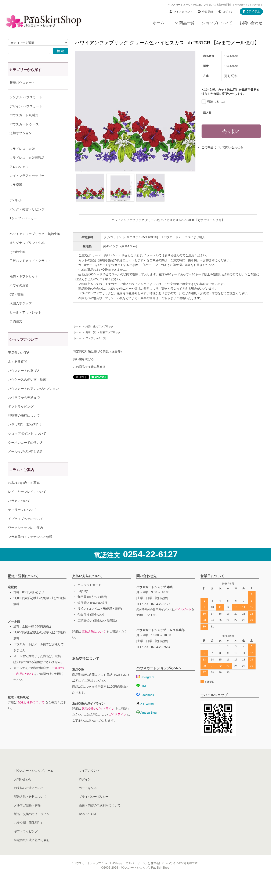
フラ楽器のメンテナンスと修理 (30, 537)
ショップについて (217, 23)
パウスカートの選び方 (24, 370)
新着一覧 (91, 332)
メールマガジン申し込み (25, 451)
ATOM (91, 814)
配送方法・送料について (30, 796)
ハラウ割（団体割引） (29, 822)
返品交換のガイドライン (98, 708)
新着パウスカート (22, 82)
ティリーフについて (22, 509)
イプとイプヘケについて (25, 519)
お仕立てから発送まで (24, 397)
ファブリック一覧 (96, 338)
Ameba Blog (148, 712)
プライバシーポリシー (94, 796)
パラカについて (19, 501)
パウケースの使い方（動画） (28, 379)
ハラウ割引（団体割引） (25, 424)
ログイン (227, 11)
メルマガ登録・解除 (27, 805)
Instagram (147, 677)
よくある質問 (17, 361)
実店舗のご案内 (19, 352)
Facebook (147, 694)
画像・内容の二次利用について (99, 805)
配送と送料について (31, 702)
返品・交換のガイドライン (32, 814)
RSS (82, 814)
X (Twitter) (147, 703)
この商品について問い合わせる (222, 147)
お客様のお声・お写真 (24, 483)
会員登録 (207, 11)
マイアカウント (183, 11)
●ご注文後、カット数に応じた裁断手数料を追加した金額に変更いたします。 (231, 91)
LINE (143, 686)
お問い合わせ (250, 23)
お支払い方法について (29, 788)
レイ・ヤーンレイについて (27, 491)
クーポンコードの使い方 (25, 442)
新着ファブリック (110, 332)
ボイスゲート (183, 609)
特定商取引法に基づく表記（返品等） (98, 351)
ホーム (158, 23)
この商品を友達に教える (89, 366)
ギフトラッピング (20, 406)
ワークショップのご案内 (25, 527)
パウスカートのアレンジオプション (33, 388)
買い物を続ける (83, 359)
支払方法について (94, 631)
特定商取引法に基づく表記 (32, 840)
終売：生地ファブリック (99, 326)
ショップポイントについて (27, 433)
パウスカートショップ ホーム (33, 770)
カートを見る (88, 788)
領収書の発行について (24, 415)
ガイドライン (117, 714)
